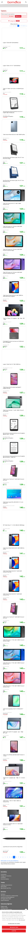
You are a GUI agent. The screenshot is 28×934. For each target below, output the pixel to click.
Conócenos (3, 874)
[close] (26, 910)
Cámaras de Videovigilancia (7, 897)
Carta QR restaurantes (6, 909)
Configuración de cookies (14, 923)
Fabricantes (4, 886)
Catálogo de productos (6, 885)
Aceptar (14, 930)
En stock (11, 16)
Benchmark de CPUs (6, 888)
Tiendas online (4, 908)
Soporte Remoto (5, 900)
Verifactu (3, 894)
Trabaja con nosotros (6, 876)
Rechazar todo (14, 927)
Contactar (3, 877)
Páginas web (4, 906)
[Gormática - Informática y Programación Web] (14, 2)
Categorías (14, 21)
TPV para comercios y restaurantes (9, 895)
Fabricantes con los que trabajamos (9, 860)
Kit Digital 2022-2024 (6, 899)
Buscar (19, 16)
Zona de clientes (5, 879)
